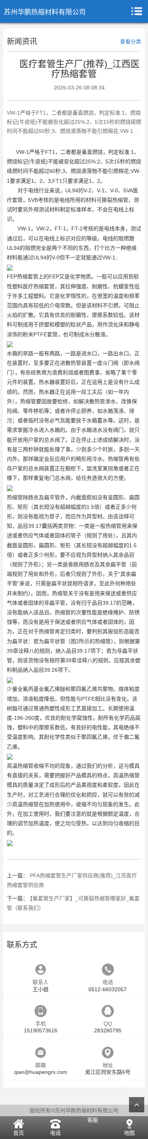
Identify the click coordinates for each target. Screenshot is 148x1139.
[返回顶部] (136, 1104)
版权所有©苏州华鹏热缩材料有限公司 (74, 1110)
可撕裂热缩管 (112, 200)
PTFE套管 (45, 334)
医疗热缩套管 (39, 286)
